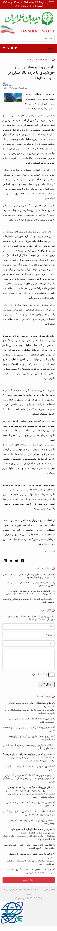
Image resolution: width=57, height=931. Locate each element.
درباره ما (24, 6)
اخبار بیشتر (28, 880)
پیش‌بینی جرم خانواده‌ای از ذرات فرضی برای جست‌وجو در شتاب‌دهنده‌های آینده (29, 834)
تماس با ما (38, 6)
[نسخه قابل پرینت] (4, 82)
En (16, 6)
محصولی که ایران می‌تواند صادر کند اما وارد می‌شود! (29, 757)
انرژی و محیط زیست (39, 59)
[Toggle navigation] (50, 48)
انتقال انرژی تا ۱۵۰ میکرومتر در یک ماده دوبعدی (30, 792)
